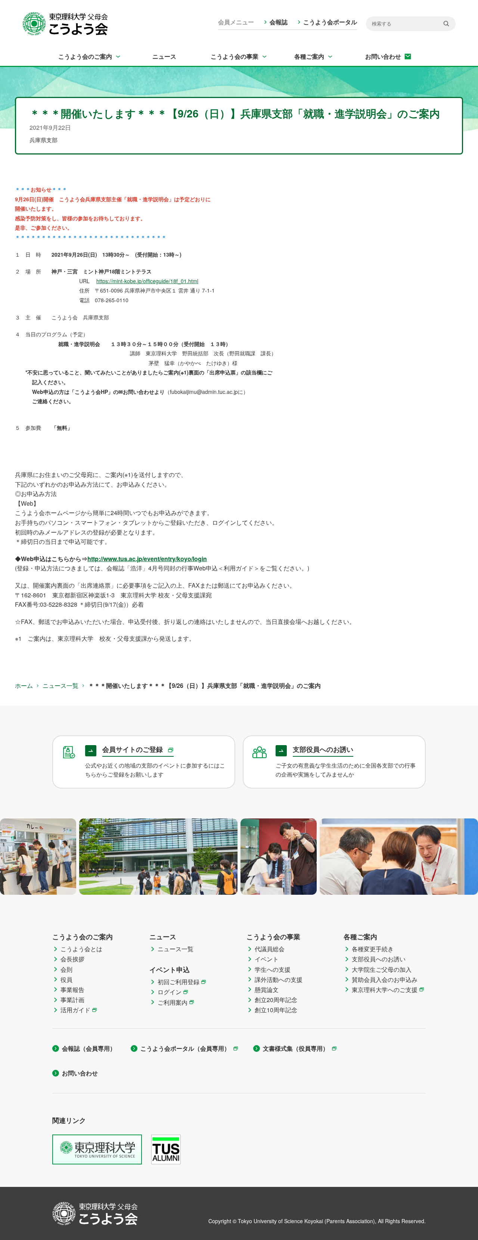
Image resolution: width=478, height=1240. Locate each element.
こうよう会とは (81, 948)
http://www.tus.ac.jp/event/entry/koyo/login (147, 558)
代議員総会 (270, 948)
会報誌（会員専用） (89, 1048)
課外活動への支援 (278, 979)
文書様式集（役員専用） (296, 1048)
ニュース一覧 (60, 685)
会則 (66, 969)
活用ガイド (75, 1009)
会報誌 (279, 22)
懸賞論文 (267, 989)
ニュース (164, 56)
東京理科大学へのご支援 (385, 989)
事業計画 (72, 999)
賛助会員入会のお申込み (385, 979)
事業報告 (72, 989)
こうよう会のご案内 (85, 56)
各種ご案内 (309, 56)
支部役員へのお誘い (379, 958)
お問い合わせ (383, 56)
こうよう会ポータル (330, 22)
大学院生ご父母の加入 (382, 969)
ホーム (24, 685)
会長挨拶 (72, 958)
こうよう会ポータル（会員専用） (185, 1048)
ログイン (169, 991)
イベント (267, 958)
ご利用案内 (172, 1002)
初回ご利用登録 (178, 981)
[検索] (446, 23)
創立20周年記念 (276, 999)
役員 (66, 979)
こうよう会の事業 (234, 56)
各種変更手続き (373, 948)
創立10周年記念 (276, 1009)
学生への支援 (273, 969)
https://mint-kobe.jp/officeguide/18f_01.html (147, 281)
